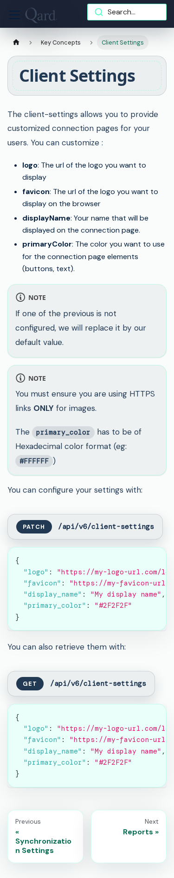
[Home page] (16, 42)
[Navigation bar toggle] (14, 15)
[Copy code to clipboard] (155, 558)
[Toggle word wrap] (138, 558)
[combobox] (127, 12)
